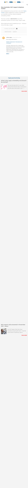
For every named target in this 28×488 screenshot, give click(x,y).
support (15, 31)
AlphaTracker (8, 31)
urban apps (9, 37)
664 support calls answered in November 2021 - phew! (13, 325)
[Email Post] (17, 29)
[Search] (27, 4)
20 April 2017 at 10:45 (16, 37)
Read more (24, 91)
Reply (7, 53)
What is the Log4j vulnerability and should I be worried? (14, 81)
